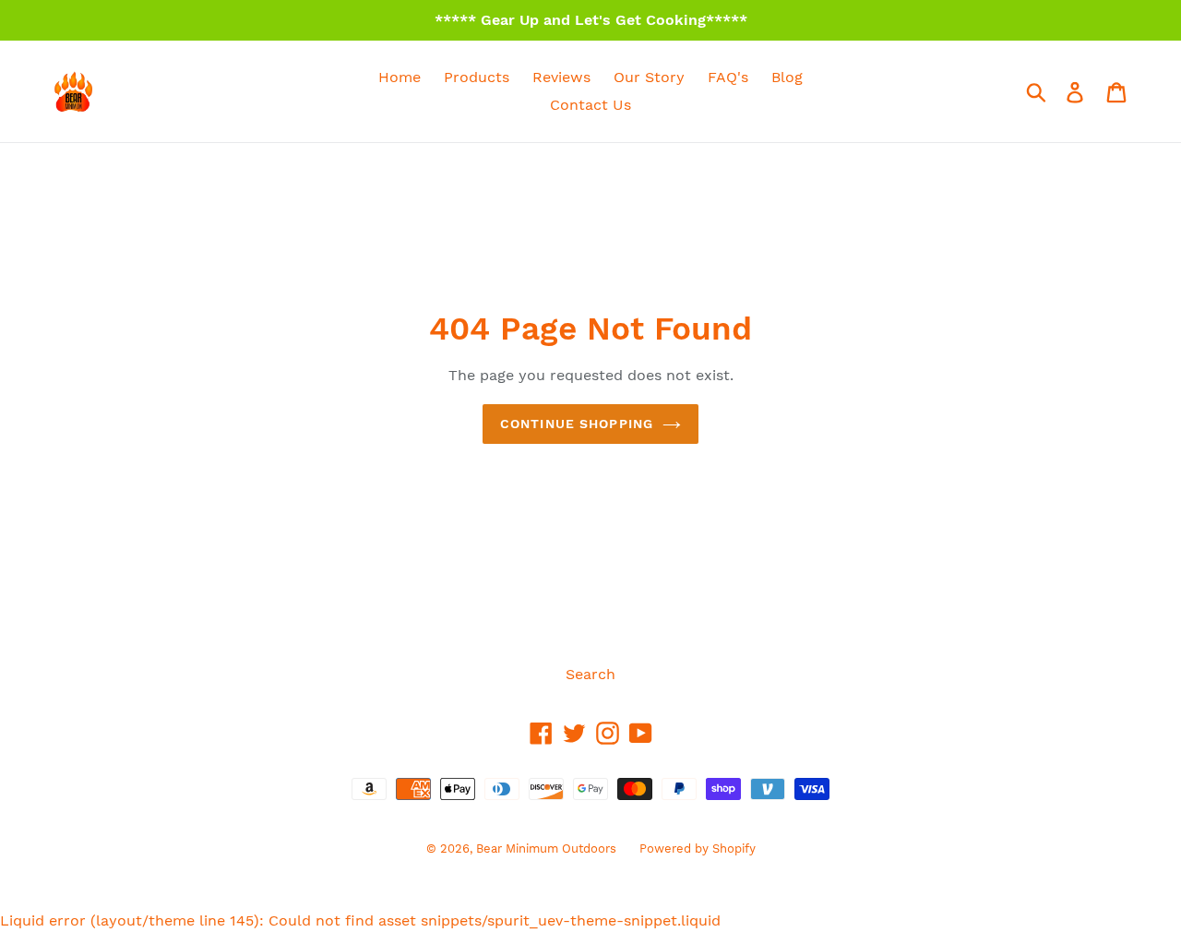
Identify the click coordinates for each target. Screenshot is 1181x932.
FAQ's (728, 77)
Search (590, 674)
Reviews (561, 77)
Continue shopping (576, 423)
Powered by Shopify (697, 848)
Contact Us (590, 105)
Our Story (649, 77)
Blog (787, 77)
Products (476, 77)
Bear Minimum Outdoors (546, 848)
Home (399, 77)
